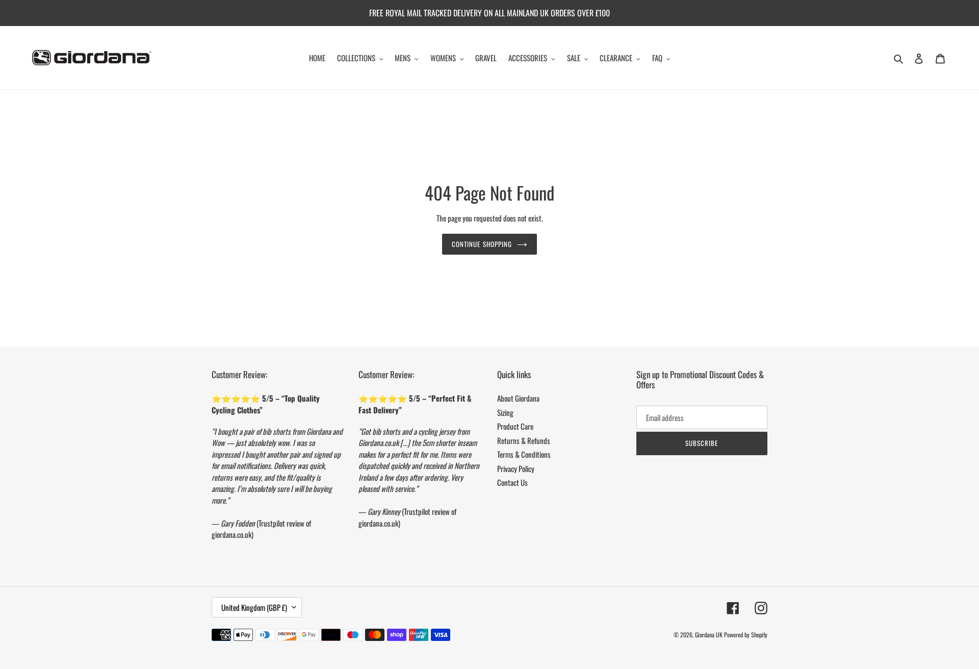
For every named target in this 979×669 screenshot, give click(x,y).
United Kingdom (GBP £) (254, 607)
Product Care (515, 426)
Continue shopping (482, 243)
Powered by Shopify (745, 634)
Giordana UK (709, 634)
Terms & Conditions (524, 454)
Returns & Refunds (523, 440)
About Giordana (518, 398)
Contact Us (512, 482)
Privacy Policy (515, 468)
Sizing (505, 412)
